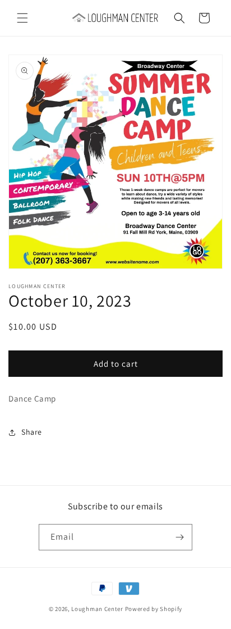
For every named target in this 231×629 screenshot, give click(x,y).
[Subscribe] (179, 537)
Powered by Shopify (154, 609)
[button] (22, 18)
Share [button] (31, 432)
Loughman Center (97, 609)
